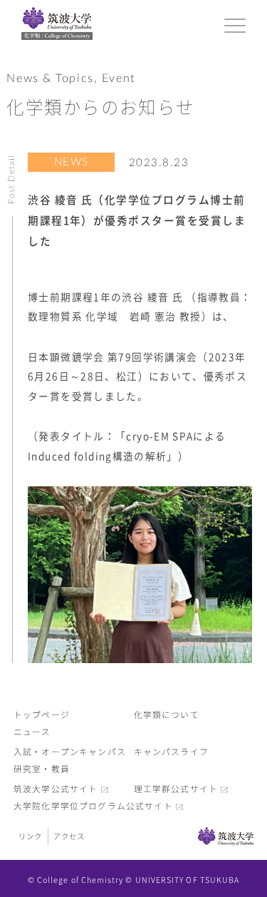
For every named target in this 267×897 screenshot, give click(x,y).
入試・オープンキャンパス (70, 752)
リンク (30, 836)
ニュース (32, 732)
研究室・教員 (42, 769)
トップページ (42, 715)
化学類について (166, 715)
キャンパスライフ (171, 752)
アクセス (69, 836)
